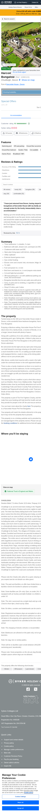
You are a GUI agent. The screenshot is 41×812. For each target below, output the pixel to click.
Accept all (20, 808)
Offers (36, 7)
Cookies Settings (20, 796)
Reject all (20, 802)
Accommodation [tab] (16, 115)
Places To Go (28, 7)
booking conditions (10, 423)
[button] (4, 45)
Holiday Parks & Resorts (15, 7)
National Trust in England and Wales (20, 491)
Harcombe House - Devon (15, 84)
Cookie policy (28, 792)
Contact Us (35, 2)
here (29, 406)
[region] (20, 790)
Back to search (9, 19)
